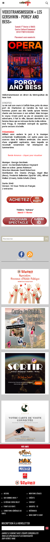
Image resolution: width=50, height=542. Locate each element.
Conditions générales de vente (12, 512)
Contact (32, 502)
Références (33, 510)
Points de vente (9, 506)
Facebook (21, 259)
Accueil (6, 493)
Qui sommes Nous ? (10, 497)
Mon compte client (36, 515)
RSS (30, 259)
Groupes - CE (33, 506)
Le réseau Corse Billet (11, 502)
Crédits (32, 497)
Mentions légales (35, 493)
